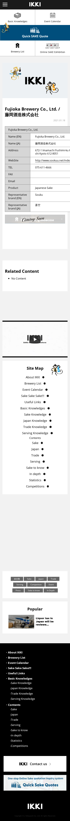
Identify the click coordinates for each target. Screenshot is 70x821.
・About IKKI (14, 652)
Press (18, 590)
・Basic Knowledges (18, 678)
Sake (35, 443)
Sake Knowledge (35, 414)
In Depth (51, 590)
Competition (36, 584)
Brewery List (17, 51)
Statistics (35, 480)
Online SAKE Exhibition (52, 52)
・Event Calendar (17, 663)
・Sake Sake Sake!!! (18, 668)
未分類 (17, 578)
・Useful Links (15, 673)
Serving (35, 461)
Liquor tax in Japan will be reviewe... (45, 621)
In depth (35, 474)
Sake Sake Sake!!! (32, 396)
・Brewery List (15, 657)
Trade (35, 455)
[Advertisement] (35, 533)
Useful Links (32, 402)
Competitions (35, 486)
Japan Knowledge (35, 421)
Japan (35, 449)
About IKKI (33, 377)
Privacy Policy (61, 818)
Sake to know (35, 468)
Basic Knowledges (17, 21)
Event (51, 584)
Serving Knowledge (35, 433)
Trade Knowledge (35, 427)
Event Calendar (52, 21)
